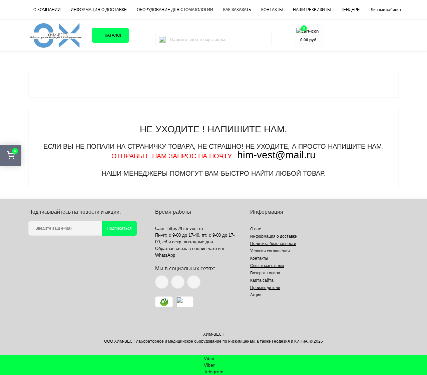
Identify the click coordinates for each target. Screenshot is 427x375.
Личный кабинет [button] (386, 9)
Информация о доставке (99, 9)
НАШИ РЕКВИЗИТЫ (312, 9)
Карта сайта (262, 280)
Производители (265, 287)
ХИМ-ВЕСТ (213, 334)
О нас (255, 229)
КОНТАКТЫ (272, 9)
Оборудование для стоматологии (175, 9)
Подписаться (119, 228)
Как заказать (237, 9)
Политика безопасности (273, 243)
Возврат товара (265, 273)
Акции (256, 295)
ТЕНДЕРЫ (351, 9)
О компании (47, 9)
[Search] (162, 39)
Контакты (259, 258)
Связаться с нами (267, 265)
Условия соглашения (270, 251)
